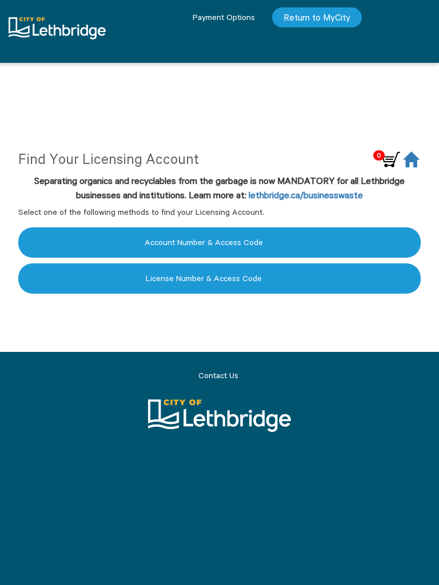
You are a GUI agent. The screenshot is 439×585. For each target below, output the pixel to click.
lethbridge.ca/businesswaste (306, 195)
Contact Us (218, 375)
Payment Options (224, 17)
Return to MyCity (317, 17)
